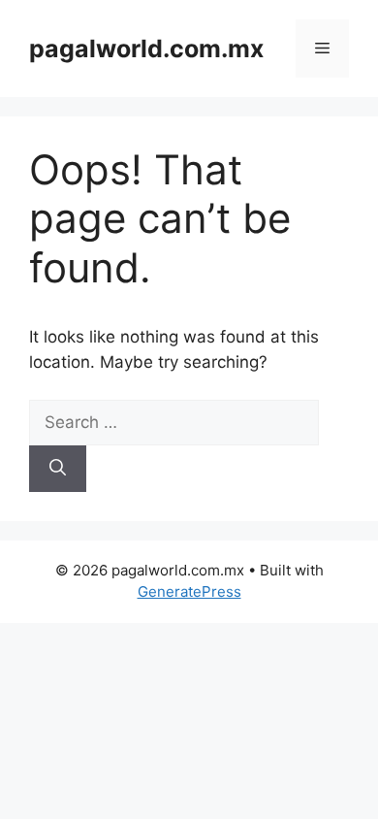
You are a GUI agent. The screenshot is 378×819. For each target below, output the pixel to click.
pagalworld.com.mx (146, 48)
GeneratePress (189, 591)
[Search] (57, 468)
